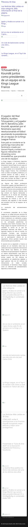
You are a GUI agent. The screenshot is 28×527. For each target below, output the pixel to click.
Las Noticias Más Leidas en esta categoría (13, 287)
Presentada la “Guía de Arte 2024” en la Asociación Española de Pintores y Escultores (13, 447)
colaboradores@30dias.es (8, 517)
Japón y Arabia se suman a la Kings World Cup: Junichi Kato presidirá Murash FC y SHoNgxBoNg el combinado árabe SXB (13, 295)
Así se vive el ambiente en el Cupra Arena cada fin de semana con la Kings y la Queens (13, 327)
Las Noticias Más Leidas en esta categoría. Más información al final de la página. (12, 9)
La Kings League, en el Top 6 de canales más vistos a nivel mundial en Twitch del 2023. (13, 384)
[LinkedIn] (25, 95)
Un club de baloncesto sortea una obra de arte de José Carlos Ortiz (13, 357)
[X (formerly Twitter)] (21, 95)
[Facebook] (18, 95)
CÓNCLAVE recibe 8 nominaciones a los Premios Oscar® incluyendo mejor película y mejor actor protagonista (13, 423)
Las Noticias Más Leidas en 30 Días (13, 415)
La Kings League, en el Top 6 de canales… (13, 54)
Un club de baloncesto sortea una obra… (12, 44)
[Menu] (26, 2)
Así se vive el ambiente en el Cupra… (12, 33)
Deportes (13, 90)
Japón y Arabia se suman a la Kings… (12, 22)
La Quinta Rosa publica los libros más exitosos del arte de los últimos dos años (13, 470)
